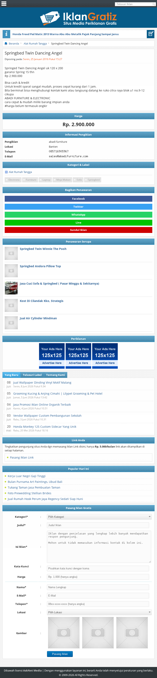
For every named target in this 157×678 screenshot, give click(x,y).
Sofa (79, 179)
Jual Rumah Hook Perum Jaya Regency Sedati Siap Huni (45, 499)
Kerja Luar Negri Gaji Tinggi (27, 476)
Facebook (78, 198)
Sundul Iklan (78, 230)
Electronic (14, 179)
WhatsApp (78, 214)
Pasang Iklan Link (22, 457)
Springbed (94, 179)
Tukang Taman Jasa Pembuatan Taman (34, 487)
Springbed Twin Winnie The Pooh (43, 249)
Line (78, 222)
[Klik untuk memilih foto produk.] (64, 632)
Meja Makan (63, 179)
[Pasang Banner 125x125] (52, 356)
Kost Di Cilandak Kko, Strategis (41, 301)
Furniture (31, 179)
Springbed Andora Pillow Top (40, 266)
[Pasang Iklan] (150, 34)
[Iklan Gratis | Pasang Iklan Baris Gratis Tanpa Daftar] (78, 25)
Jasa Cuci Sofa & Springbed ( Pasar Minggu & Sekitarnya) (59, 283)
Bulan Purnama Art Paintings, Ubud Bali (35, 482)
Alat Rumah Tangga (20, 172)
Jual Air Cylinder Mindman (38, 318)
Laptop (46, 179)
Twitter (78, 206)
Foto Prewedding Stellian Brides (29, 493)
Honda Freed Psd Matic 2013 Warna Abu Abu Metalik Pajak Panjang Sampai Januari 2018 (70, 34)
